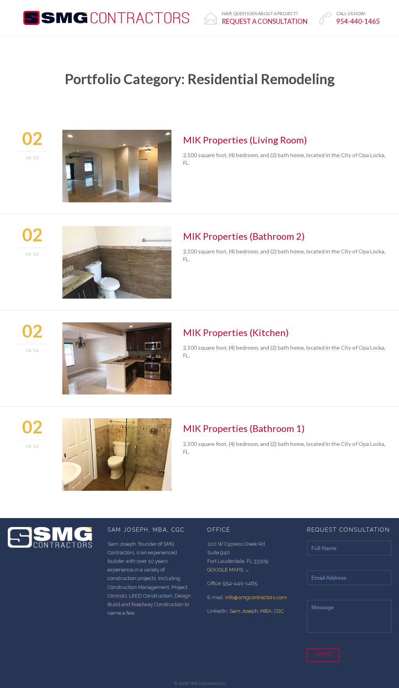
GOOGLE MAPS (225, 570)
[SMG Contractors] (106, 18)
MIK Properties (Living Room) (245, 139)
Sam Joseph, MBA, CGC (257, 611)
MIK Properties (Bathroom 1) (244, 428)
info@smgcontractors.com (256, 597)
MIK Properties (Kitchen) (236, 332)
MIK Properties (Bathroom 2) (244, 236)
